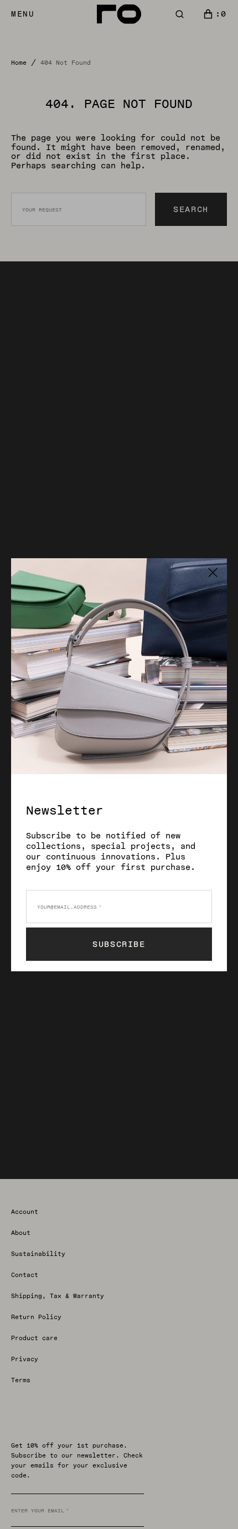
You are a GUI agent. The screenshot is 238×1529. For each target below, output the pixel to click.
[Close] (212, 571)
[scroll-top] (212, 1503)
